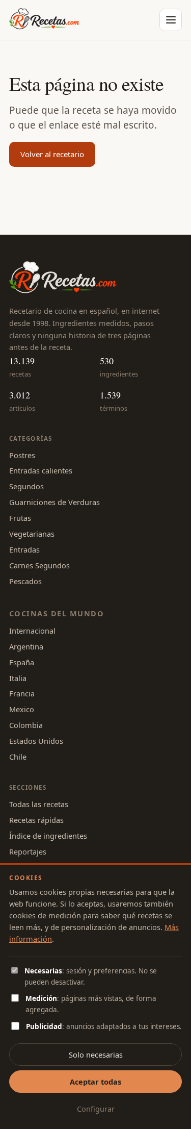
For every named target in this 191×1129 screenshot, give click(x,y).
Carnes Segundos (39, 565)
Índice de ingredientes (48, 836)
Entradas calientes (40, 470)
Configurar (96, 1108)
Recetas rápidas (36, 820)
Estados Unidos (36, 741)
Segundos (26, 486)
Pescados (25, 581)
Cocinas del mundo (56, 613)
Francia (22, 693)
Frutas (20, 518)
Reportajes (27, 851)
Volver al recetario (52, 154)
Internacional (32, 630)
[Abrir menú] (170, 20)
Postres (22, 455)
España (21, 662)
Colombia (26, 725)
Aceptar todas (95, 1081)
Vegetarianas (31, 534)
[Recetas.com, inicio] (44, 20)
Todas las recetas (38, 804)
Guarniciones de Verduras (54, 502)
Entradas (24, 549)
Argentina (26, 646)
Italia (17, 678)
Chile (17, 756)
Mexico (21, 709)
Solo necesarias (96, 1054)
